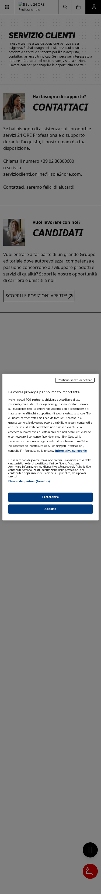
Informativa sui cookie (71, 450)
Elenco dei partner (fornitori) (29, 481)
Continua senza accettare (75, 380)
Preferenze (50, 496)
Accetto (50, 508)
